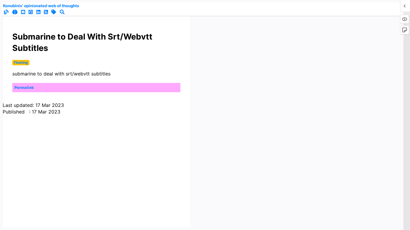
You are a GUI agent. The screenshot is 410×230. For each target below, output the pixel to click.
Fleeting (21, 62)
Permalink (24, 87)
